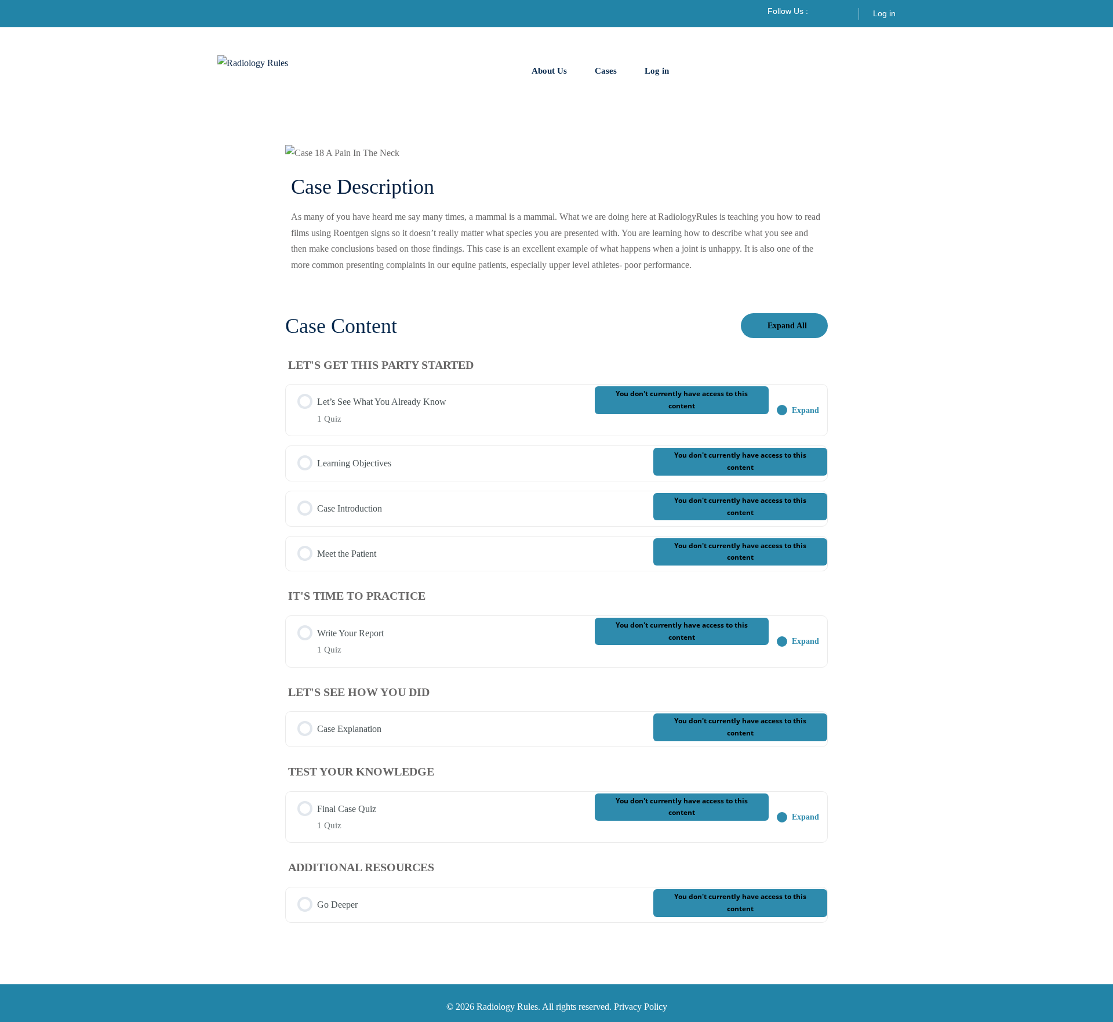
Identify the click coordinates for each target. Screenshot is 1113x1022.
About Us (549, 70)
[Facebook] (823, 11)
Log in (884, 13)
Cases (606, 70)
